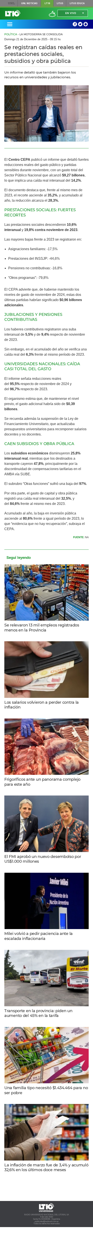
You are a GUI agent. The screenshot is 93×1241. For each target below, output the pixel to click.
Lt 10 (12, 13)
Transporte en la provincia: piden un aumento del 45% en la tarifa (38, 1013)
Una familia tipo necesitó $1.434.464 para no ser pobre (46, 1090)
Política (10, 34)
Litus (60, 3)
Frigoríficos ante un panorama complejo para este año (42, 782)
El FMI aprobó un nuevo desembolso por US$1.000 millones (42, 859)
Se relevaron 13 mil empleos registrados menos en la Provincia (41, 628)
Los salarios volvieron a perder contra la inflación (41, 705)
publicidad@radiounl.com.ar (47, 1221)
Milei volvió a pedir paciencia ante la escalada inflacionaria (38, 936)
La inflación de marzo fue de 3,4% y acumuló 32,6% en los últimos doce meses (46, 1167)
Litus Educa (77, 3)
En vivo (70, 13)
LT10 (47, 3)
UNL (11, 3)
